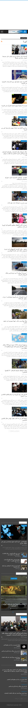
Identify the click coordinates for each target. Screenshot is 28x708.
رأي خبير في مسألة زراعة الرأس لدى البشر (11, 651)
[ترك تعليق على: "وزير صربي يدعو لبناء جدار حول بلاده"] (1, 205)
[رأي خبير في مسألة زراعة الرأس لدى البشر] (24, 653)
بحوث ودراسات (23, 286)
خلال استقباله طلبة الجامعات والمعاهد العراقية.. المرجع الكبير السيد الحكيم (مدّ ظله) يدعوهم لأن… (14, 153)
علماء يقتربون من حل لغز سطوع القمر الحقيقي (17, 679)
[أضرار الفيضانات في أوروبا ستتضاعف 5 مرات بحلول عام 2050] (19, 290)
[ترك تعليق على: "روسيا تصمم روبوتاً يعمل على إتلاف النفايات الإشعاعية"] (10, 608)
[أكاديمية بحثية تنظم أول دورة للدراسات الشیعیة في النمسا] (19, 75)
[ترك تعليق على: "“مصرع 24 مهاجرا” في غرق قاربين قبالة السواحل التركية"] (1, 277)
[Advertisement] (14, 15)
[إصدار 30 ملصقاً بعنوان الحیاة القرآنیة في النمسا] (19, 99)
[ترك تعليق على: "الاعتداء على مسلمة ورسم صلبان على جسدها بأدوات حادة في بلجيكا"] (1, 60)
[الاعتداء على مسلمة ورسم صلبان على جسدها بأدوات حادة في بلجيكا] (19, 49)
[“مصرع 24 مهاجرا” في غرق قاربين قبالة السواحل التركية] (19, 266)
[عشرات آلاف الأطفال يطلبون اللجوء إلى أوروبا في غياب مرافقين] (19, 218)
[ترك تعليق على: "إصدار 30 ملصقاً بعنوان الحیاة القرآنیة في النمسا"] (1, 108)
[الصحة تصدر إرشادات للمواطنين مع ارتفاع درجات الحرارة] (24, 567)
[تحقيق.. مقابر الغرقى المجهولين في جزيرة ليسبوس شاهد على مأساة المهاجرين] (19, 242)
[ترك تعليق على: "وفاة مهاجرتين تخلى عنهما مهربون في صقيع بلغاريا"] (1, 325)
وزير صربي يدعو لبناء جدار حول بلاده (17, 203)
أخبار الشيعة (24, 70)
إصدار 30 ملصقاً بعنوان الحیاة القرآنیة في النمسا (14, 105)
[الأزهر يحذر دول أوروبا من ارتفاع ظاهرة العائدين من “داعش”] (19, 387)
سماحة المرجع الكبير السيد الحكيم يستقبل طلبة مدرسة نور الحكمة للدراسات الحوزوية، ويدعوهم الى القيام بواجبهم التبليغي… (14, 671)
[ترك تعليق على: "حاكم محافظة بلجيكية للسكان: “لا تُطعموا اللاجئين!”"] (1, 374)
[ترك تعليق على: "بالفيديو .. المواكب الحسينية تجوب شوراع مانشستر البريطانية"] (1, 181)
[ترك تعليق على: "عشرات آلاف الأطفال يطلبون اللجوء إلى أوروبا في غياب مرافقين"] (1, 229)
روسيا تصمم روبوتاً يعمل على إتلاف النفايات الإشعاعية (15, 693)
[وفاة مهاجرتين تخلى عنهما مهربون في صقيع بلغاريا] (19, 314)
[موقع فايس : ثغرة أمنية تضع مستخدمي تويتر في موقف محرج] (14, 532)
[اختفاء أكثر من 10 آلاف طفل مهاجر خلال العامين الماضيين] (19, 411)
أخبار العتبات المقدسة (22, 117)
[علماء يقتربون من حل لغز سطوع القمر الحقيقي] (24, 646)
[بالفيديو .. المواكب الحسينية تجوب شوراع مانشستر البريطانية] (19, 171)
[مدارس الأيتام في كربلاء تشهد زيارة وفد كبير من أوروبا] (19, 121)
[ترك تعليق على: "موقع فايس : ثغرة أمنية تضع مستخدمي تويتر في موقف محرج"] (1, 545)
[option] (14, 593)
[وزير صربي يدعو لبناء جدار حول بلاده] (19, 196)
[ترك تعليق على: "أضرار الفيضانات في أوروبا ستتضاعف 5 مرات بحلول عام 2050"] (1, 301)
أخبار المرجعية (23, 141)
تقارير (25, 310)
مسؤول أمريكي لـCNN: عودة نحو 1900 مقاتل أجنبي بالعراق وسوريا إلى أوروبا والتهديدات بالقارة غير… (15, 346)
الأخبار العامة (24, 262)
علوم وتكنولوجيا (14, 578)
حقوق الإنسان (24, 45)
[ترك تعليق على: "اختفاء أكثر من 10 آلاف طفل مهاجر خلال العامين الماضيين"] (1, 422)
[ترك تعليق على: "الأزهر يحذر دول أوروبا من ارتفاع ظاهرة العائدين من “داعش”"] (1, 398)
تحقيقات (24, 214)
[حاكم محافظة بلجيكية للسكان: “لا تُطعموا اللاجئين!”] (19, 363)
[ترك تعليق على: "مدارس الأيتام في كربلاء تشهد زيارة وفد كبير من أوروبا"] (1, 132)
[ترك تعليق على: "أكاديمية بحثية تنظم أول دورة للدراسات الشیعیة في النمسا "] (1, 85)
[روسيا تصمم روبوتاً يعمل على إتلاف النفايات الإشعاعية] (14, 593)
